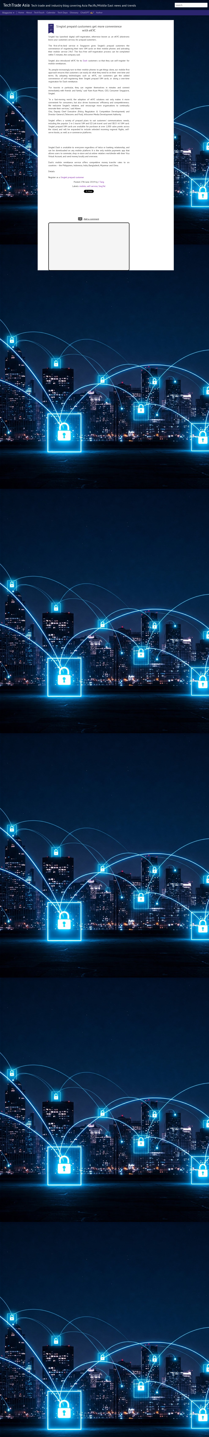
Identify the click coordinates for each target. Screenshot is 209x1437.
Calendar (51, 12)
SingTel (102, 186)
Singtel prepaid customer (72, 177)
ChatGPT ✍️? (87, 12)
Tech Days (63, 12)
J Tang (101, 182)
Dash (85, 60)
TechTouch (39, 12)
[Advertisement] (146, 72)
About (29, 12)
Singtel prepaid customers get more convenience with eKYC (89, 28)
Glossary (74, 12)
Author (99, 12)
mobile (82, 186)
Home (21, 12)
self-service (92, 186)
